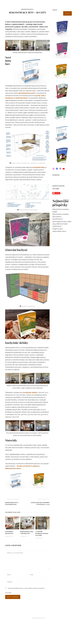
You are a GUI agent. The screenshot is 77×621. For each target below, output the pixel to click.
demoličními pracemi (26, 93)
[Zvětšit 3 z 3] (47, 42)
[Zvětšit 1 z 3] (17, 42)
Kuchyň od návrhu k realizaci (28, 466)
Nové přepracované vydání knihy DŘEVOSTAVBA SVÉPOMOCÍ (61, 224)
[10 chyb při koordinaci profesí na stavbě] (42, 523)
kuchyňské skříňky (30, 392)
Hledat (54, 10)
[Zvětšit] (47, 133)
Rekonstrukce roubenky (60, 214)
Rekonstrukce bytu (27, 9)
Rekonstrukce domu (13, 468)
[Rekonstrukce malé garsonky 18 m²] (27, 523)
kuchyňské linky (39, 167)
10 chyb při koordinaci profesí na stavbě (41, 533)
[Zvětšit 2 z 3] (32, 42)
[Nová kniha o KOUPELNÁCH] (12, 523)
